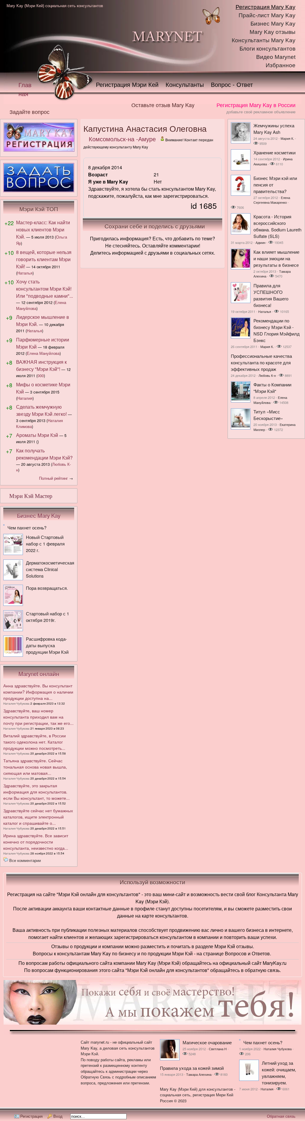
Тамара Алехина (198, 1074)
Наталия (24, 398)
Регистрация (31, 1116)
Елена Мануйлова (43, 353)
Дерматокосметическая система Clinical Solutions (50, 569)
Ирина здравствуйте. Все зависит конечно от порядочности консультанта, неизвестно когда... (35, 841)
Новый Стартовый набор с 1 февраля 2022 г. (45, 543)
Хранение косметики (274, 152)
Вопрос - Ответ (232, 84)
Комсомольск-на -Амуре (122, 138)
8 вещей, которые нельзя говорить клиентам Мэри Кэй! (43, 259)
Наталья (24, 273)
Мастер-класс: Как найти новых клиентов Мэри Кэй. (43, 229)
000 (41, 375)
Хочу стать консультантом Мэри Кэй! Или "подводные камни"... (44, 288)
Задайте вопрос (29, 111)
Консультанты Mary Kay (263, 40)
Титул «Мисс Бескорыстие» (268, 414)
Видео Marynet (275, 57)
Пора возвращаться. (47, 588)
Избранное (280, 65)
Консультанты (185, 84)
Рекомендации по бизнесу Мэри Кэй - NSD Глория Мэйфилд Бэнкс (276, 330)
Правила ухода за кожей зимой (192, 1068)
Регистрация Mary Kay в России (256, 105)
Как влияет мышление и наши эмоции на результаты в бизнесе (276, 258)
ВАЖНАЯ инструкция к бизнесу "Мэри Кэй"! (41, 365)
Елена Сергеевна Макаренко (271, 200)
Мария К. (287, 138)
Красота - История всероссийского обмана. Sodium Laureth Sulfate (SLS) (277, 226)
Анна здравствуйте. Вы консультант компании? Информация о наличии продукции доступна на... (38, 692)
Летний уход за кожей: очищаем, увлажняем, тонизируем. (279, 1073)
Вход (58, 1116)
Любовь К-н (267, 375)
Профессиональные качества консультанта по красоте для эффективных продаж (261, 362)
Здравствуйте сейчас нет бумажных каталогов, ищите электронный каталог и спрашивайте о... (38, 817)
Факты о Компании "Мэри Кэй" (272, 387)
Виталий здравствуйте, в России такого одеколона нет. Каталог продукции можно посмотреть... (34, 742)
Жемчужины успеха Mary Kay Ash (273, 128)
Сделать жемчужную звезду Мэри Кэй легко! (41, 410)
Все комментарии (25, 860)
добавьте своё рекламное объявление (260, 112)
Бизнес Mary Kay (272, 24)
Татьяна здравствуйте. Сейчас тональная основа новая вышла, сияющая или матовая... (35, 767)
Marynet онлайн (38, 674)
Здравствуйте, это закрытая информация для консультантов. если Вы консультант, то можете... (36, 792)
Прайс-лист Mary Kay (267, 15)
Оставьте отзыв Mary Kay (162, 105)
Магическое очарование (207, 1042)
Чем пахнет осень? (26, 527)
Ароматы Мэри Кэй (37, 435)
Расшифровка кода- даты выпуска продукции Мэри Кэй (47, 645)
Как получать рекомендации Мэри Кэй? (44, 454)
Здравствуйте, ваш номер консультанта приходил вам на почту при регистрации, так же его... (38, 717)
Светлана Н (218, 1048)
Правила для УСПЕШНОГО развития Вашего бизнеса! (270, 295)
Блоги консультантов (267, 49)
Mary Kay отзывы (272, 32)
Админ (260, 242)
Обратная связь (281, 1116)
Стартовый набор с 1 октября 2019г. (47, 616)
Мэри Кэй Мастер (30, 496)
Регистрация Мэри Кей (127, 84)
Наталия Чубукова (16, 703)
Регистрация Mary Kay (265, 7)
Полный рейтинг (53, 478)
